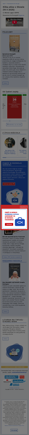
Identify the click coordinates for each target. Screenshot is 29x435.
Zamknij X (24, 207)
